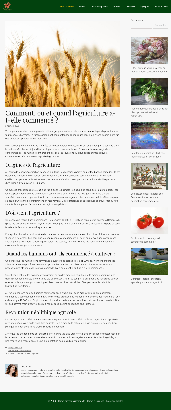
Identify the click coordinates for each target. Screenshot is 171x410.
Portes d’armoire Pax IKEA (19, 350)
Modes (82, 6)
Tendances (130, 6)
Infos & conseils (66, 6)
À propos (144, 6)
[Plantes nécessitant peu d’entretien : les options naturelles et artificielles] (149, 102)
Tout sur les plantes (99, 6)
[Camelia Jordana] (7, 6)
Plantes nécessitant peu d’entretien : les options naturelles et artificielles (149, 112)
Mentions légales (114, 401)
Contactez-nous (161, 6)
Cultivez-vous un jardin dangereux (23, 353)
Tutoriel (116, 6)
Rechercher (137, 20)
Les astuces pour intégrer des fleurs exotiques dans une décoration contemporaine (147, 197)
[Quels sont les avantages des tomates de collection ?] (149, 232)
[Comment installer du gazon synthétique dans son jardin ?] (149, 273)
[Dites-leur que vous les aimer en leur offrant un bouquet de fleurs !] (149, 62)
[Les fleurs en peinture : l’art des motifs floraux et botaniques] (149, 147)
